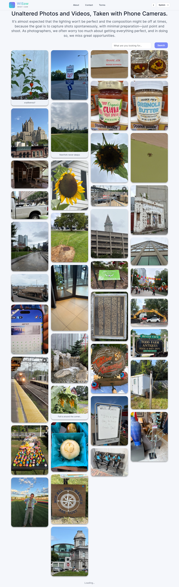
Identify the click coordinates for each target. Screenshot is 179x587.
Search (161, 45)
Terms (102, 5)
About (76, 5)
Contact (89, 5)
